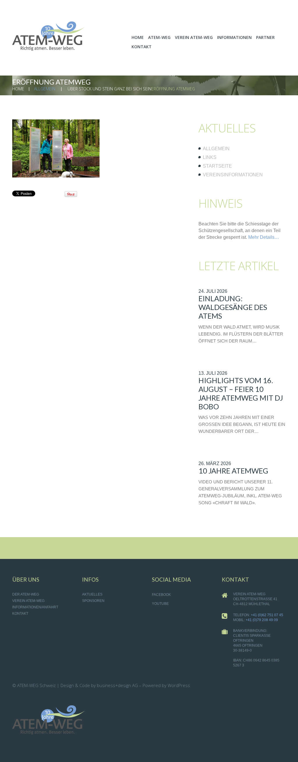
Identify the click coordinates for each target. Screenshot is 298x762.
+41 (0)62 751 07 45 (267, 615)
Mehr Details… (263, 237)
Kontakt (20, 614)
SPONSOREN (93, 601)
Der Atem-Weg (25, 594)
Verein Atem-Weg (28, 601)
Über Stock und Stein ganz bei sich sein (109, 89)
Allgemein (44, 89)
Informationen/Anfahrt (35, 607)
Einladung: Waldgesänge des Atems (232, 307)
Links (210, 157)
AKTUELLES (92, 594)
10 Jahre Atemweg (233, 470)
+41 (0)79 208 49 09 (262, 620)
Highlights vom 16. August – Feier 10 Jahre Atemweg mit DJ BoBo (240, 393)
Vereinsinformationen (233, 174)
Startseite (217, 166)
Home (18, 89)
